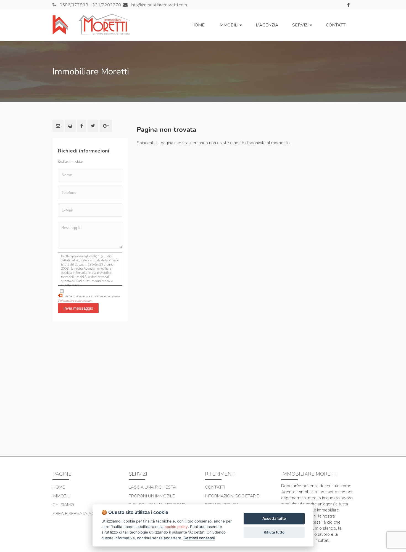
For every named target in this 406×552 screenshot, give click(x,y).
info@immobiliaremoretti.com (158, 5)
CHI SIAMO (63, 505)
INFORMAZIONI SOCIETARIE (232, 496)
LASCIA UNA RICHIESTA (152, 487)
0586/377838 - (75, 5)
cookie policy (176, 526)
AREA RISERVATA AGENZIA (79, 514)
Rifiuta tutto (274, 532)
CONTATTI (215, 487)
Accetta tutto (274, 518)
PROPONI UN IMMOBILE (152, 496)
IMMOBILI (61, 496)
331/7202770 (106, 5)
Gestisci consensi (199, 538)
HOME (58, 487)
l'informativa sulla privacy (75, 301)
